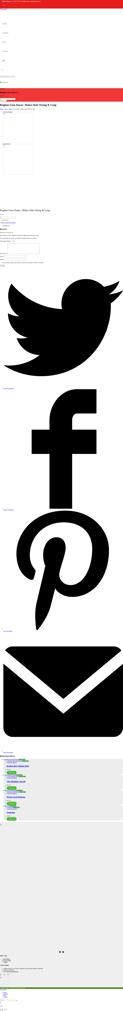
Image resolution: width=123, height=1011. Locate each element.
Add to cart (3, 100)
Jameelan (11, 812)
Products (5, 994)
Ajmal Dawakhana (10, 222)
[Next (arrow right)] (2, 1010)
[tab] (63, 225)
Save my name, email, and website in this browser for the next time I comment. (23, 262)
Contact (5, 962)
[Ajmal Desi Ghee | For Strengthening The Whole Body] (18, 142)
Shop (6, 109)
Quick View (22, 759)
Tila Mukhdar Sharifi (16, 781)
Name (2, 256)
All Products (6, 959)
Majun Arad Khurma (16, 797)
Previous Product (7, 112)
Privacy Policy (7, 960)
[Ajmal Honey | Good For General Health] (18, 174)
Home (1, 109)
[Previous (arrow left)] (0, 1010)
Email (2, 259)
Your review (4, 253)
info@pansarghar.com (12, 971)
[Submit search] (16, 1000)
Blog (4, 995)
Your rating (3, 241)
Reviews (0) (6, 225)
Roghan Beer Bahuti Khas (18, 766)
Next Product (6, 144)
